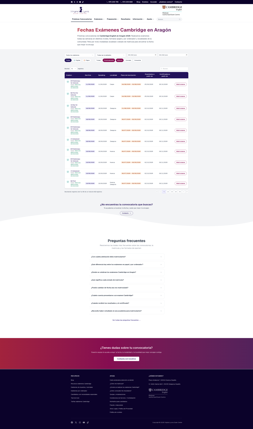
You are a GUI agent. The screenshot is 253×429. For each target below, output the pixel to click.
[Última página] (186, 191)
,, (162, 380)
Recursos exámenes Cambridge (81, 384)
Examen (69, 75)
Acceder (153, 2)
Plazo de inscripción (128, 75)
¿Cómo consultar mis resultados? (120, 391)
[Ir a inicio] (80, 10)
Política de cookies (116, 412)
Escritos (88, 75)
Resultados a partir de (149, 75)
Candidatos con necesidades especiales (84, 394)
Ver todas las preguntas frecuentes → (126, 320)
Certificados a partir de (165, 75)
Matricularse (180, 84)
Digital (78, 60)
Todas (98, 60)
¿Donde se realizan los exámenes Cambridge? (124, 387)
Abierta (119, 60)
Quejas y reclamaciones (117, 394)
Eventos (145, 2)
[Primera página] (156, 191)
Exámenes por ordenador (79, 391)
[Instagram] (77, 2)
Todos (68, 60)
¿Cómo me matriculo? (117, 384)
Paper (88, 60)
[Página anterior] (160, 191)
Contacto (178, 2)
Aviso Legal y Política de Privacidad (121, 409)
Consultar (137, 60)
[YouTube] (80, 2)
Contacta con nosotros (126, 359)
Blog (138, 2)
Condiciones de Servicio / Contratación (122, 398)
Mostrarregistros (74, 69)
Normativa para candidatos (118, 401)
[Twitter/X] (74, 2)
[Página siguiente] (183, 191)
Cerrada (128, 60)
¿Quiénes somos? (166, 2)
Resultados (125, 19)
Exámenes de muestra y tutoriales (82, 387)
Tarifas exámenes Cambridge (80, 401)
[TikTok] (83, 2)
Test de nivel (75, 398)
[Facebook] (72, 2)
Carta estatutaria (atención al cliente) (122, 380)
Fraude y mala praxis (116, 405)
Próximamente (109, 60)
